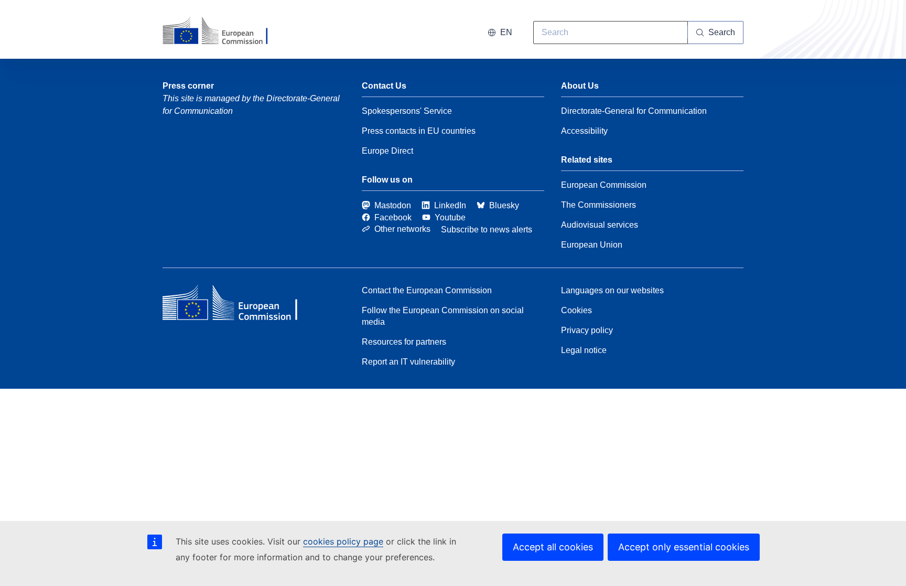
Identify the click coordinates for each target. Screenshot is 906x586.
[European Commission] (222, 31)
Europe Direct (387, 150)
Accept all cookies (553, 546)
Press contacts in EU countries (419, 130)
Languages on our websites (612, 290)
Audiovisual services (599, 224)
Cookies (576, 310)
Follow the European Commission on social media (443, 316)
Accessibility (584, 130)
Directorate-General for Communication (634, 110)
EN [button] (506, 32)
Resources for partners (404, 341)
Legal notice (584, 350)
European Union (591, 244)
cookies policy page (343, 541)
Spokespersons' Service (407, 110)
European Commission (603, 184)
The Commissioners (598, 204)
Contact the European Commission (427, 290)
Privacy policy (587, 330)
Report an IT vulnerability (408, 361)
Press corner (188, 85)
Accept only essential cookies (683, 546)
